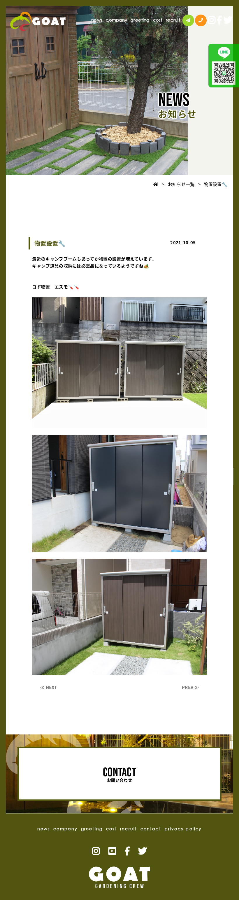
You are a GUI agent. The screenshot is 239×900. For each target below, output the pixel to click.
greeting (140, 20)
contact (229, 476)
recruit (173, 20)
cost (157, 20)
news (96, 20)
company (116, 20)
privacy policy (183, 828)
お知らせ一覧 (181, 184)
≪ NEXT (48, 687)
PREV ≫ (190, 687)
